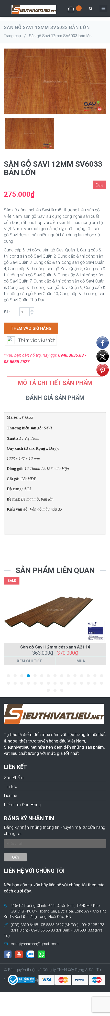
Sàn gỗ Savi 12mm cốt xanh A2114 (55, 647)
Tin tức (10, 786)
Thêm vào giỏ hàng (31, 328)
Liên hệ (10, 795)
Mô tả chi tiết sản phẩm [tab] (55, 383)
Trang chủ (12, 35)
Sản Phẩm (14, 777)
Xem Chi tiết (29, 661)
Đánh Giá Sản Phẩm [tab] (55, 397)
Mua (80, 661)
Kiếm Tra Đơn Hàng (22, 804)
